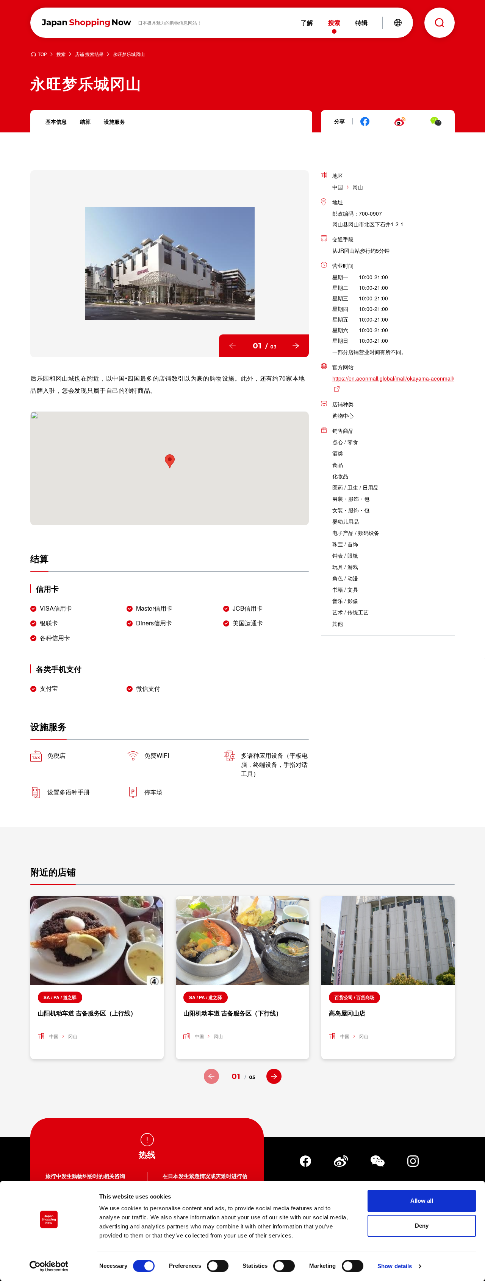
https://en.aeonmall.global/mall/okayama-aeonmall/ (393, 378)
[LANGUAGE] (397, 22)
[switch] (217, 1266)
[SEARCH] (439, 23)
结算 (85, 121)
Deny (422, 1225)
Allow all (421, 1200)
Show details (394, 1266)
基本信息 (56, 121)
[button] (232, 346)
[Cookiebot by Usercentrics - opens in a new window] (49, 1266)
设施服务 (114, 121)
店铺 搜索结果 (89, 54)
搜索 (61, 54)
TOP (42, 54)
